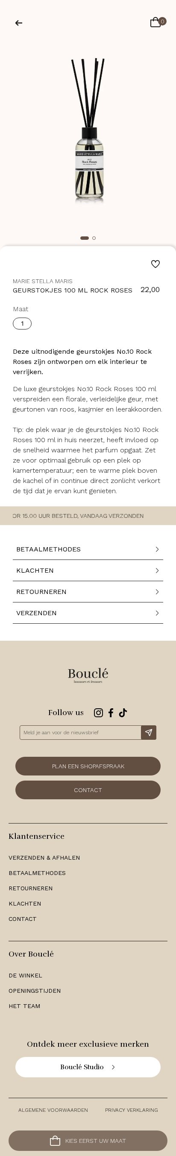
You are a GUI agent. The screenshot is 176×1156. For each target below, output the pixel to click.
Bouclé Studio (82, 1067)
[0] (155, 23)
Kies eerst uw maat (95, 1140)
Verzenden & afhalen (44, 857)
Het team (24, 1006)
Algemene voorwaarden (53, 1110)
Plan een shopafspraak (88, 766)
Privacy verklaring (131, 1110)
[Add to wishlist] (155, 264)
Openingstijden (35, 990)
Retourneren (31, 888)
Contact (88, 790)
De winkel (25, 975)
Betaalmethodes (37, 872)
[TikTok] (123, 712)
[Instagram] (98, 712)
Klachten (25, 903)
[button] (84, 238)
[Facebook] (110, 712)
